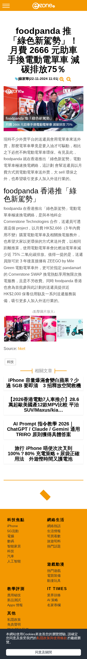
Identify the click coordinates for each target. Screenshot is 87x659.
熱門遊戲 (54, 571)
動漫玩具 (54, 581)
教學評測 (16, 589)
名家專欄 (54, 605)
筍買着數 (54, 536)
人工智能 (14, 561)
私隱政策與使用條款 (51, 638)
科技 (10, 362)
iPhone (12, 526)
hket (21, 349)
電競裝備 (54, 575)
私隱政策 (14, 619)
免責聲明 (14, 624)
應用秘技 (14, 595)
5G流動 (13, 531)
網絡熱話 (54, 526)
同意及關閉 (43, 652)
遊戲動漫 (56, 564)
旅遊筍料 (54, 541)
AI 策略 (52, 600)
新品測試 (14, 600)
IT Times (57, 589)
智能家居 (14, 546)
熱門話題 (54, 546)
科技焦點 (16, 520)
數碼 (10, 541)
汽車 (10, 556)
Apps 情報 (15, 605)
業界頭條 (54, 595)
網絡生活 (56, 520)
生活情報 (54, 531)
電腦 (10, 536)
